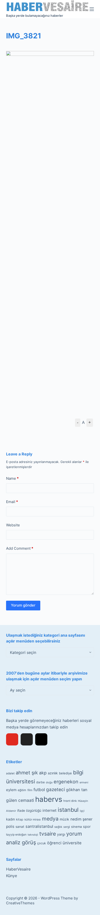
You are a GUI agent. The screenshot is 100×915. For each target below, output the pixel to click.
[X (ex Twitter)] (27, 739)
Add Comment (19, 548)
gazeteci (55, 789)
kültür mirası (33, 819)
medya (50, 818)
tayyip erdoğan (16, 834)
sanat (20, 827)
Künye (11, 875)
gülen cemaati (20, 800)
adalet (10, 773)
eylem (11, 789)
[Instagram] (41, 739)
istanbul (68, 809)
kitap (19, 819)
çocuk (41, 843)
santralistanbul (39, 826)
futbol (39, 789)
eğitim (22, 790)
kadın (10, 819)
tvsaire (47, 833)
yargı (61, 834)
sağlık (58, 827)
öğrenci (54, 842)
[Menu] (92, 9)
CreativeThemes (20, 903)
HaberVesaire (18, 869)
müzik (64, 819)
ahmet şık (27, 773)
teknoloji (33, 834)
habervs (48, 799)
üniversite (72, 842)
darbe (40, 782)
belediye (65, 773)
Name (12, 478)
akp (43, 772)
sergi (66, 827)
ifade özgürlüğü (29, 810)
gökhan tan (76, 789)
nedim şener (81, 819)
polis (10, 826)
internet (49, 810)
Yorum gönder (23, 605)
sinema (76, 827)
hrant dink (70, 801)
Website (13, 525)
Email (12, 501)
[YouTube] (12, 739)
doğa (49, 782)
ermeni (84, 782)
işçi (82, 810)
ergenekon (66, 782)
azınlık (53, 773)
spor (87, 826)
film (29, 790)
